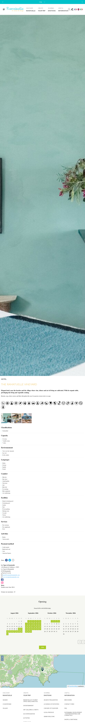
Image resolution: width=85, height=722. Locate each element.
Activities (26, 718)
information (63, 9)
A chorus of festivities (51, 704)
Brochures (68, 700)
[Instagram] (42, 582)
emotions (52, 9)
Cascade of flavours (51, 708)
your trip (41, 9)
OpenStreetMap (73, 686)
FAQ (65, 708)
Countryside (7, 704)
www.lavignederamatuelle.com (11, 577)
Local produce (49, 712)
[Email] (13, 560)
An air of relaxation (51, 700)
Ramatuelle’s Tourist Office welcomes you (30, 700)
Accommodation (29, 714)
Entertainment (28, 705)
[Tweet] (9, 560)
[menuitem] (31, 9)
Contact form (69, 704)
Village (5, 708)
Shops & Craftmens (70, 719)
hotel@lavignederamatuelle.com (11, 575)
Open (42, 647)
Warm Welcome (49, 716)
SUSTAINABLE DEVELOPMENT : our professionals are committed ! (73, 713)
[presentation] (2, 2)
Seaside (5, 700)
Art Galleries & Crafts (30, 710)
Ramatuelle (15, 9)
